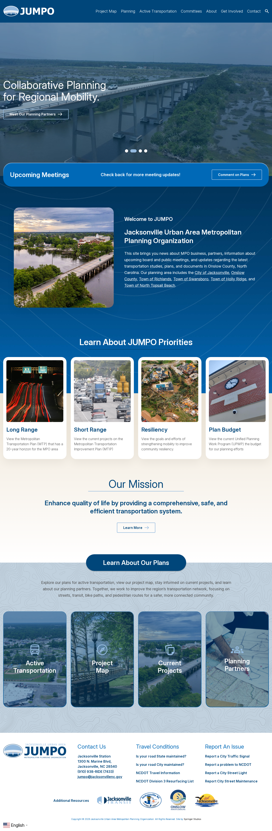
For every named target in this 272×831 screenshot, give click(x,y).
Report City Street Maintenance (231, 781)
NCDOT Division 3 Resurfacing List (165, 781)
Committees (191, 11)
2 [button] (131, 151)
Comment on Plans (233, 175)
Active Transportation (158, 11)
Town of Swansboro (190, 279)
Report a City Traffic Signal (227, 756)
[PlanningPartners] (237, 659)
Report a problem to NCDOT (228, 764)
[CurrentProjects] (169, 659)
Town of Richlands (155, 279)
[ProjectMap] (102, 659)
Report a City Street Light (226, 773)
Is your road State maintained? (161, 756)
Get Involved (232, 11)
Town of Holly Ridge (228, 279)
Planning (128, 11)
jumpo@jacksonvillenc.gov (100, 777)
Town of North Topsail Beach (149, 285)
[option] (136, 99)
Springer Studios (192, 819)
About (211, 11)
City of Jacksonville (212, 272)
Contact (254, 11)
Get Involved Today (25, 114)
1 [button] (126, 151)
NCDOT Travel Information (158, 773)
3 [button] (139, 151)
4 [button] (145, 151)
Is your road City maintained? (160, 764)
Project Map (106, 11)
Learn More (132, 528)
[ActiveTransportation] (35, 659)
